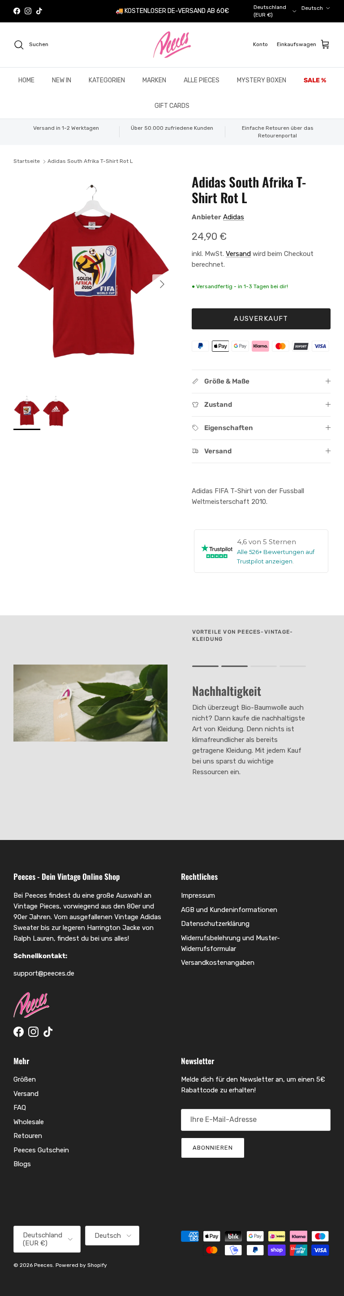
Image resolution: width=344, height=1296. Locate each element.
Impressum (198, 895)
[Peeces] (172, 44)
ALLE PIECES (201, 80)
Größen (24, 1079)
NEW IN (61, 80)
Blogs (22, 1164)
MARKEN (154, 80)
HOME (26, 80)
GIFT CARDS (172, 106)
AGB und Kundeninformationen (229, 910)
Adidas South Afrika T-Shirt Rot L (90, 161)
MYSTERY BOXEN (261, 80)
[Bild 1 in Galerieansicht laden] (92, 279)
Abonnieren (213, 1147)
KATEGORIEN (107, 80)
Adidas (233, 217)
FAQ (19, 1108)
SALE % (315, 80)
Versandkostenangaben (217, 963)
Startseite (26, 161)
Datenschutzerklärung (215, 924)
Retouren (27, 1136)
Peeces (43, 1265)
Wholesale (28, 1122)
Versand (238, 254)
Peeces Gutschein (41, 1150)
